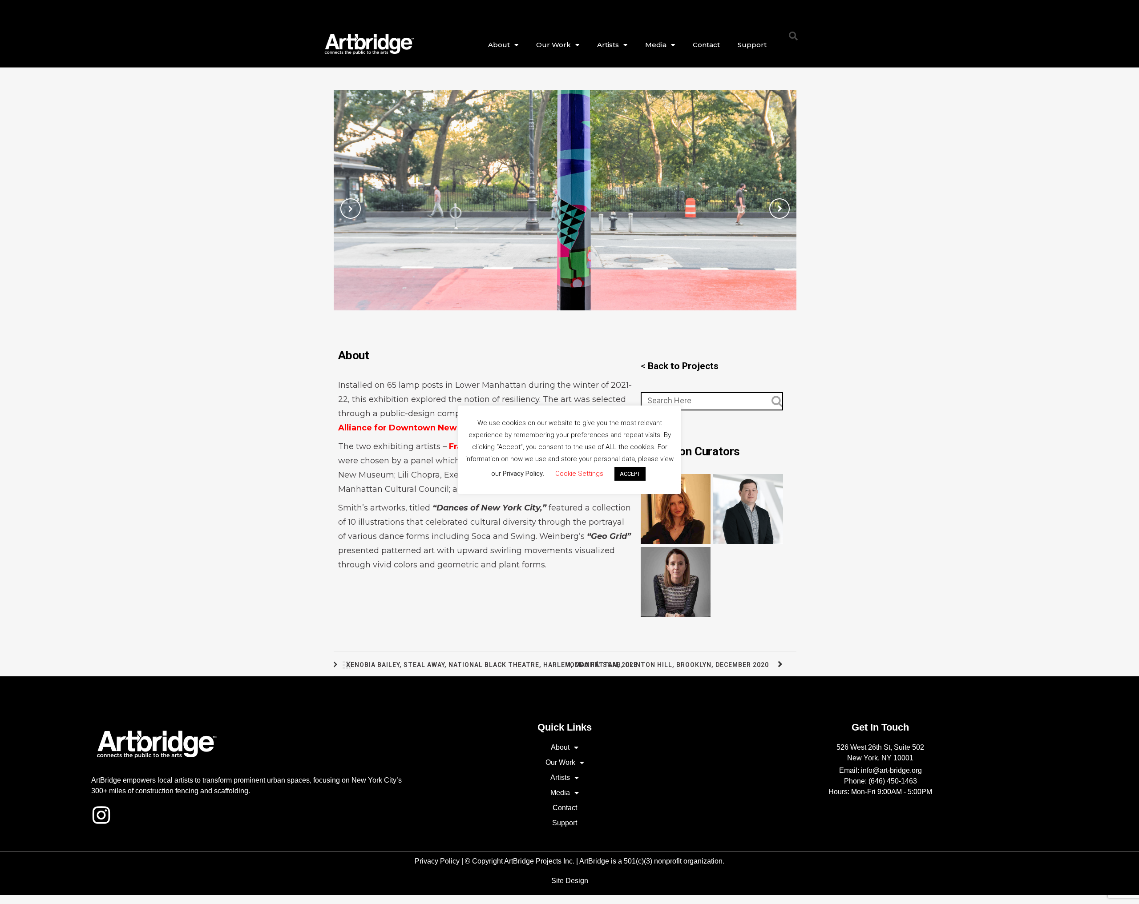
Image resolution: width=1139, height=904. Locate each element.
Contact (706, 44)
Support (752, 44)
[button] (793, 36)
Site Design (569, 880)
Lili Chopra (419, 475)
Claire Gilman (676, 507)
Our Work (553, 44)
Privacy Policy (437, 861)
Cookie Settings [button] (579, 474)
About (499, 44)
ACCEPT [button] (630, 473)
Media (655, 44)
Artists (608, 44)
